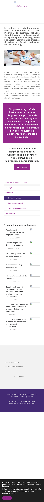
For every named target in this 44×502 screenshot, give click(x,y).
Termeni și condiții (26, 397)
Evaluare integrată (14, 198)
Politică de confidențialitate (17, 394)
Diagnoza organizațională (17, 208)
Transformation (11, 213)
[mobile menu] (41, 5)
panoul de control (9, 493)
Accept (7, 498)
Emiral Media (30, 404)
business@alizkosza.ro (14, 367)
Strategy (9, 187)
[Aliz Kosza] (22, 5)
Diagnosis (9, 193)
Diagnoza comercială (15, 203)
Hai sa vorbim (21, 167)
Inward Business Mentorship (16, 182)
